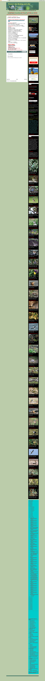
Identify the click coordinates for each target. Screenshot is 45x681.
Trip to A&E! (31, 548)
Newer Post (8, 79)
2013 (30, 606)
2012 (30, 607)
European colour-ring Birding (33, 646)
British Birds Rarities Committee (33, 639)
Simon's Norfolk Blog (32, 665)
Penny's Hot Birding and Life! (19, 4)
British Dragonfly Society (32, 640)
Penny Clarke (34, 27)
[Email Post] (21, 51)
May (31, 514)
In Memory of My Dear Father (34, 530)
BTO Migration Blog (31, 641)
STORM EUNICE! (32, 543)
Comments (31, 52)
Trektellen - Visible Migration (33, 670)
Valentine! (31, 556)
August (31, 511)
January (31, 596)
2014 (30, 605)
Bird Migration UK (31, 631)
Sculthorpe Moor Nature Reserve (33, 664)
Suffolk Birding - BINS (32, 667)
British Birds (31, 638)
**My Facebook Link (32, 620)
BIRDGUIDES (31, 635)
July (31, 512)
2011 (30, 608)
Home (17, 79)
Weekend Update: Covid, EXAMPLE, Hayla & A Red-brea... (34, 580)
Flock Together (31, 649)
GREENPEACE (31, 650)
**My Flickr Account (32, 621)
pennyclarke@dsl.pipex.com (32, 149)
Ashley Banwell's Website (32, 627)
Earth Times (31, 645)
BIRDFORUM (31, 634)
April (31, 515)
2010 (30, 609)
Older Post (25, 79)
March (31, 516)
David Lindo (30, 644)
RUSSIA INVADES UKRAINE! (34, 527)
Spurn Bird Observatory (32, 666)
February (31, 517)
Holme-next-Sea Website (32, 651)
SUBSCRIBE (33, 62)
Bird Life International (32, 630)
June (31, 513)
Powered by (31, 65)
